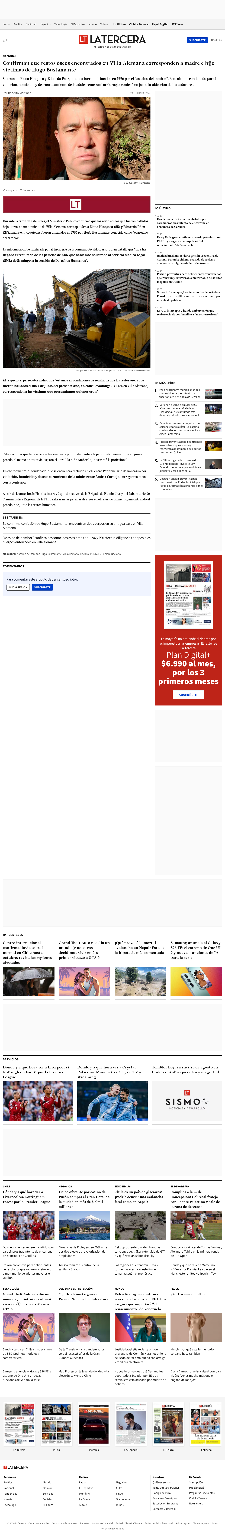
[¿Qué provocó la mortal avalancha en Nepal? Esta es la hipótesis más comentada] (140, 981)
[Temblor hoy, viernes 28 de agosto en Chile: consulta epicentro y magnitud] (187, 1101)
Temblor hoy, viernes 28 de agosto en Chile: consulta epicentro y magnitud (185, 1069)
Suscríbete (43, 587)
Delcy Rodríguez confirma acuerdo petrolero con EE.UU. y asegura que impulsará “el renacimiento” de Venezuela (189, 241)
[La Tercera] (19, 1445)
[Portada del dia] (188, 627)
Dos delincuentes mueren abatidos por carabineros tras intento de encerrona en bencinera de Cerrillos (183, 223)
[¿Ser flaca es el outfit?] (196, 1327)
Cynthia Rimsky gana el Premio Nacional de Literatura (83, 1297)
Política (18, 24)
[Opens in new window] (94, 1445)
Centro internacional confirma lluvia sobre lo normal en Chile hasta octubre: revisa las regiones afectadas (27, 953)
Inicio (7, 24)
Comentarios (30, 190)
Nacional (31, 24)
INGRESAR (216, 40)
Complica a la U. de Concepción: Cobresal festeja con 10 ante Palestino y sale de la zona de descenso (195, 1199)
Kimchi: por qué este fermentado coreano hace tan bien (192, 1351)
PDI (92, 554)
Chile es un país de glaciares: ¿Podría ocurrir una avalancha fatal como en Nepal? (139, 1197)
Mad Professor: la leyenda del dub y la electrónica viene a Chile (84, 1373)
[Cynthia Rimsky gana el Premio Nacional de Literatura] (84, 1327)
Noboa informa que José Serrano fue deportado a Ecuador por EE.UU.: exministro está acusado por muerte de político (188, 296)
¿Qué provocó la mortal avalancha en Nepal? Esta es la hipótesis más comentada (139, 948)
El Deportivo (78, 24)
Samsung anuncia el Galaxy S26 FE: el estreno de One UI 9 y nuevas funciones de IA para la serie (196, 950)
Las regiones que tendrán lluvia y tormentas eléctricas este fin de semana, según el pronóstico (136, 1269)
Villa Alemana (71, 554)
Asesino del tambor (28, 554)
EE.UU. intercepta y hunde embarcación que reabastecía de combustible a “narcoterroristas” (187, 312)
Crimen (105, 554)
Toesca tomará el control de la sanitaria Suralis (79, 1267)
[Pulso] (56, 1445)
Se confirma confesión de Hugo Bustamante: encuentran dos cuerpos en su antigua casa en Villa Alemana (73, 525)
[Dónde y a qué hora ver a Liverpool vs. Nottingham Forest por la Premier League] (38, 1101)
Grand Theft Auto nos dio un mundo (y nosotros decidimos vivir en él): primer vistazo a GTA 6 (84, 950)
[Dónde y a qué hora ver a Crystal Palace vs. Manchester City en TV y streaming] (112, 1101)
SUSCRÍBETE (188, 695)
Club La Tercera (139, 24)
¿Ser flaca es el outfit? (188, 1294)
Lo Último (119, 24)
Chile (6, 1186)
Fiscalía (84, 554)
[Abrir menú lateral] (6, 40)
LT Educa (177, 24)
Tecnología (60, 24)
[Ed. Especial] (131, 1445)
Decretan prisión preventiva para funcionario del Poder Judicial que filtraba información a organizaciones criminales (181, 484)
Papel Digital (160, 24)
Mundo (92, 24)
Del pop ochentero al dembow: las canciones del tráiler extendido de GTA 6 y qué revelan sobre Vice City (140, 1251)
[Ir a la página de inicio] (112, 40)
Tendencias (123, 1186)
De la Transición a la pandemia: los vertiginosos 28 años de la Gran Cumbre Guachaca (81, 1353)
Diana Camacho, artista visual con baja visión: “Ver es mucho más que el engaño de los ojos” (196, 1375)
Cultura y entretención (76, 1289)
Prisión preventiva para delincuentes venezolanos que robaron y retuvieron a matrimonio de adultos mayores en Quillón (189, 278)
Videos (104, 24)
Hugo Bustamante (51, 554)
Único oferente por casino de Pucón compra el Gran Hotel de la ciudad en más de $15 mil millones (84, 1199)
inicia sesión (18, 587)
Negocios (45, 24)
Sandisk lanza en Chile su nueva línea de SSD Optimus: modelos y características (27, 1353)
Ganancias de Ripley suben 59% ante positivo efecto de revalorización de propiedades (83, 1251)
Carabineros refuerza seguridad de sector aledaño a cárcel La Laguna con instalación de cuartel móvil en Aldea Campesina (179, 429)
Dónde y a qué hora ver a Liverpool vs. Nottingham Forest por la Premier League (37, 1072)
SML (97, 554)
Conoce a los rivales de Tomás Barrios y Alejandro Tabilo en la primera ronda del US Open (196, 1251)
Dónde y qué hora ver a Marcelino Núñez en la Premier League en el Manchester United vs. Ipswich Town (194, 1269)
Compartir (11, 190)
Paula (175, 1289)
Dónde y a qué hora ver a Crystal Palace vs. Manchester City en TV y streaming (109, 1072)
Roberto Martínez (19, 93)
